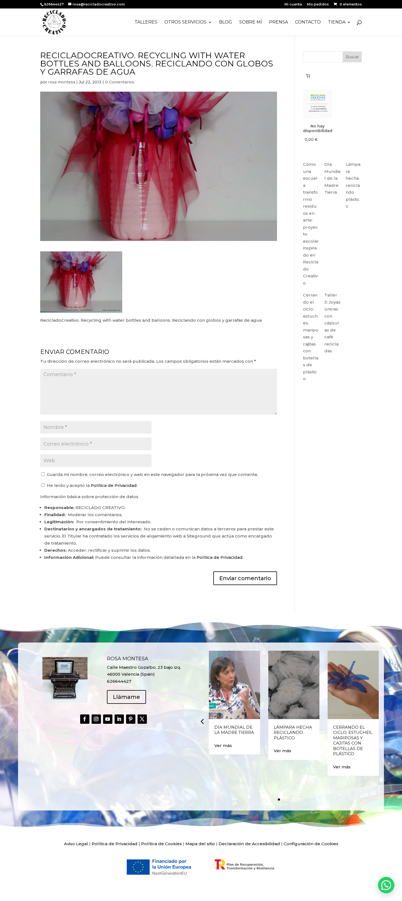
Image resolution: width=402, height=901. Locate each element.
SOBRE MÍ (250, 22)
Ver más (223, 745)
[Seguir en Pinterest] (130, 719)
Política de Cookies (161, 843)
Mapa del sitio (200, 843)
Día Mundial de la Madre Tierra (332, 178)
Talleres (146, 22)
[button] (202, 721)
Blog (225, 22)
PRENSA (278, 22)
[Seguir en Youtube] (107, 719)
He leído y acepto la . (92, 485)
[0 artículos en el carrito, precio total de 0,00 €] (308, 76)
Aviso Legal (76, 843)
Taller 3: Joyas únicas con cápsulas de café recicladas (332, 322)
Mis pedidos (318, 4)
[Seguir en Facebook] (84, 719)
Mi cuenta (293, 4)
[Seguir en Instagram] (96, 719)
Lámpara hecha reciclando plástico (353, 185)
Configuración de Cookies (311, 843)
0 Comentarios (119, 82)
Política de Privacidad (114, 485)
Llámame (126, 697)
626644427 (54, 4)
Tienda (336, 22)
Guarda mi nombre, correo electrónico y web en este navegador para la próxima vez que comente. (152, 474)
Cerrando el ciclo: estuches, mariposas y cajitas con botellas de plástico (310, 336)
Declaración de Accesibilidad (249, 843)
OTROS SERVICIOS (185, 22)
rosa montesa (61, 82)
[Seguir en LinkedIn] (119, 719)
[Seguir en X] (142, 719)
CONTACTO (308, 22)
